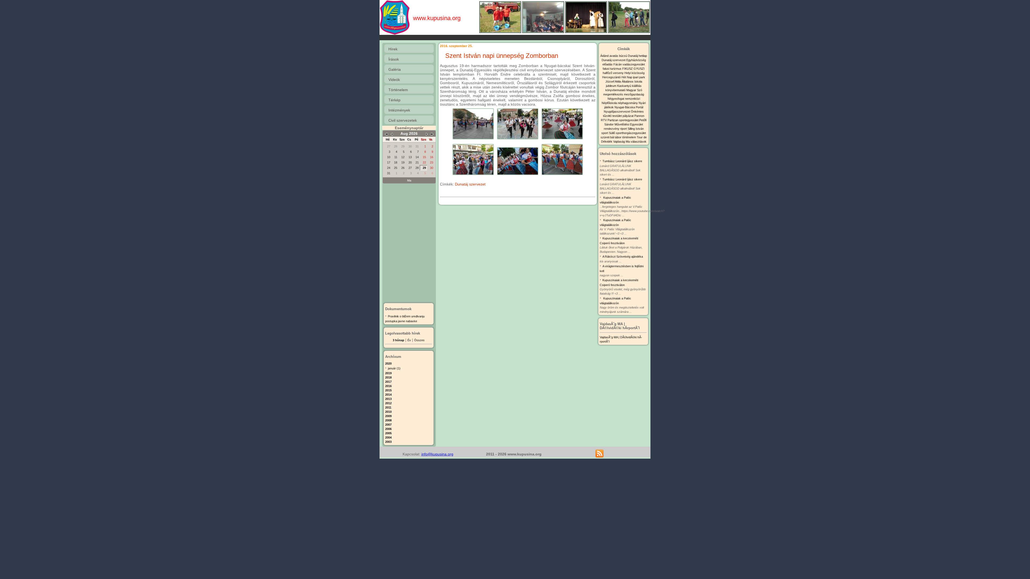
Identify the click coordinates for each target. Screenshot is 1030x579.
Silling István (636, 128)
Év (409, 340)
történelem (629, 137)
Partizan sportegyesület (623, 120)
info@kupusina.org (437, 454)
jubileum (611, 85)
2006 (388, 428)
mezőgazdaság (634, 94)
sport (605, 133)
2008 (388, 420)
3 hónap (398, 340)
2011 (388, 407)
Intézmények (399, 110)
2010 (388, 411)
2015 (388, 390)
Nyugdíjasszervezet (617, 111)
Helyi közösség (634, 73)
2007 (388, 424)
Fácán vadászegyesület (629, 64)
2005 (388, 433)
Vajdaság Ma (622, 141)
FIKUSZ (628, 68)
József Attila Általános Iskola (623, 81)
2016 (388, 386)
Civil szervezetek (402, 120)
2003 (388, 441)
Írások (393, 59)
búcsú (623, 55)
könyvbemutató (615, 90)
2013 (388, 398)
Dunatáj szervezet (470, 184)
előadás (607, 64)
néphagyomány (628, 103)
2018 (388, 377)
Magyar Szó (634, 90)
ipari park (639, 77)
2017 (388, 381)
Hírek (393, 49)
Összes (419, 340)
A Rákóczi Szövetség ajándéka (622, 256)
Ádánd (604, 55)
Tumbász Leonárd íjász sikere (622, 161)
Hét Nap (627, 77)
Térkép (394, 100)
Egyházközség (636, 60)
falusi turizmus (612, 68)
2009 (388, 416)
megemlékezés (613, 94)
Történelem (398, 90)
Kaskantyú (624, 85)
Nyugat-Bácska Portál (629, 107)
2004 (388, 437)
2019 (388, 373)
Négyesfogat (616, 98)
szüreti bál (608, 137)
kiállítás (637, 85)
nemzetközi (632, 98)
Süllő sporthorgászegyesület (627, 133)
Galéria (394, 69)
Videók (394, 79)
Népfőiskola (610, 103)
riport (624, 128)
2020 (388, 363)
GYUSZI (639, 68)
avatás (614, 55)
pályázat (628, 115)
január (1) (394, 368)
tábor (618, 137)
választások (638, 141)
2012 (388, 403)
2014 (388, 394)
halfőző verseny (613, 73)
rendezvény (612, 128)
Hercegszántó (611, 77)
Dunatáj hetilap (637, 55)
